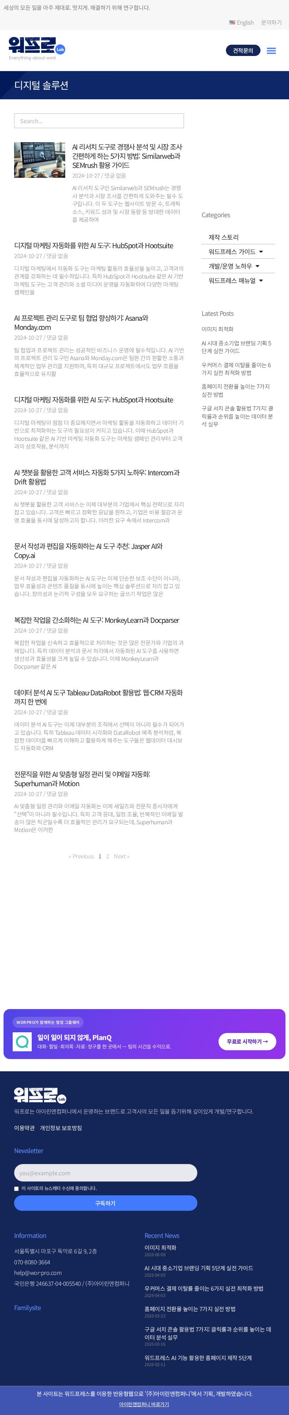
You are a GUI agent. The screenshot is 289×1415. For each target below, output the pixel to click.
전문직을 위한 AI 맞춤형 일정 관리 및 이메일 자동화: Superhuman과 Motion (82, 778)
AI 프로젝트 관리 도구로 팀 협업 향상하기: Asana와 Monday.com (81, 322)
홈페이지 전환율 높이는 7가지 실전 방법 (236, 390)
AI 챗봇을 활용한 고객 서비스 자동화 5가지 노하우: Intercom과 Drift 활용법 (96, 477)
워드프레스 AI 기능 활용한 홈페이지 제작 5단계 (198, 1357)
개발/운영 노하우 (230, 265)
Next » (121, 856)
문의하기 (271, 22)
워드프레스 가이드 (232, 251)
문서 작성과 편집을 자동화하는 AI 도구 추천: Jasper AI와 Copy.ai (88, 550)
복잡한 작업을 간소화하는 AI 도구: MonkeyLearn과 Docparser (96, 620)
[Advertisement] (99, 933)
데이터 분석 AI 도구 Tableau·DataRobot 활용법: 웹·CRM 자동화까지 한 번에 (98, 697)
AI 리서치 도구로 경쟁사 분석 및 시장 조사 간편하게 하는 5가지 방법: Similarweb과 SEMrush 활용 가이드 (127, 156)
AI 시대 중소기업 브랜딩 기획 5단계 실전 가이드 (236, 347)
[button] (271, 50)
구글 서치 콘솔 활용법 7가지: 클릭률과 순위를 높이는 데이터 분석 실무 (237, 416)
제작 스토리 (224, 237)
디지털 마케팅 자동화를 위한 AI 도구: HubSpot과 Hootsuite (93, 245)
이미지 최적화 (218, 329)
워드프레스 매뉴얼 (232, 280)
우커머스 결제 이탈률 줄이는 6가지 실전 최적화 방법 (236, 369)
